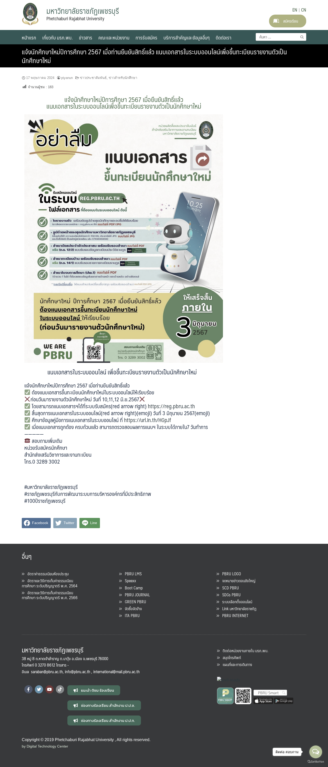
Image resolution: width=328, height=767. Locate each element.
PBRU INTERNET (233, 615)
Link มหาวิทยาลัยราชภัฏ (238, 608)
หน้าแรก (29, 37)
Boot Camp (132, 587)
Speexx (129, 580)
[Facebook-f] (28, 689)
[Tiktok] (60, 689)
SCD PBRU (229, 587)
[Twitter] (39, 689)
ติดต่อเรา (223, 37)
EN (294, 9)
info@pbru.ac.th (77, 671)
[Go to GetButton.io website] (316, 761)
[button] (93, 690)
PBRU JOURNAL (136, 594)
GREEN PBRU (134, 601)
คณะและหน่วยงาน (113, 37)
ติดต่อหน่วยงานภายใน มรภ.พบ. (244, 650)
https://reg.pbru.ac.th (171, 406)
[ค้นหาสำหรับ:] (281, 37)
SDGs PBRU (230, 594)
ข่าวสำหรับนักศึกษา (123, 78)
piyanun (67, 78)
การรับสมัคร (146, 37)
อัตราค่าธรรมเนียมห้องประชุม (46, 573)
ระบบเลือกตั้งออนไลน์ (235, 601)
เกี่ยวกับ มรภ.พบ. (57, 37)
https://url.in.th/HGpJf (147, 419)
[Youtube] (49, 689)
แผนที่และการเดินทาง (236, 664)
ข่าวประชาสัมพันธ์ (93, 78)
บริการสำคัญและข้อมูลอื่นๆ (186, 37)
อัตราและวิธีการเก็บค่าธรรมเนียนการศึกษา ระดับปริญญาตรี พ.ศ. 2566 (50, 595)
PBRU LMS (132, 573)
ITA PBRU (131, 615)
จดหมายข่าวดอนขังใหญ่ (237, 580)
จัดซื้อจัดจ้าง (132, 608)
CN (303, 9)
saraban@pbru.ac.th (47, 671)
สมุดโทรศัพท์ (230, 657)
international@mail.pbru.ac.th (116, 671)
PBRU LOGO (230, 573)
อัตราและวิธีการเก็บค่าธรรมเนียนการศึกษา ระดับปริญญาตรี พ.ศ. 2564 (49, 583)
